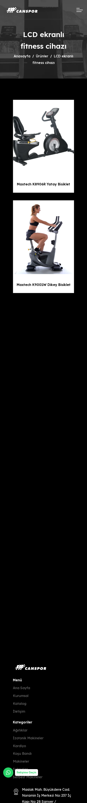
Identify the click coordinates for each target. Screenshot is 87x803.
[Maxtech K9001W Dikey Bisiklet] (43, 237)
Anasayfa (22, 56)
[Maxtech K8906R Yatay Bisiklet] (43, 137)
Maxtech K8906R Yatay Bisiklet (43, 184)
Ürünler (42, 56)
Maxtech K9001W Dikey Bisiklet (44, 285)
